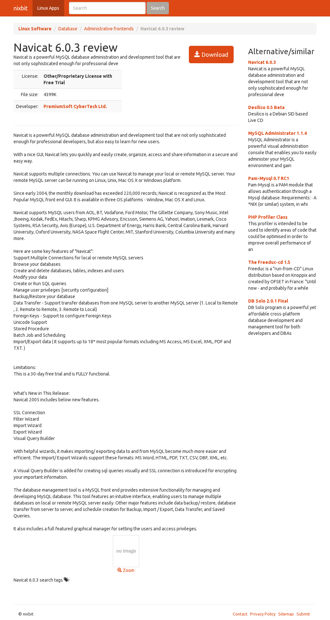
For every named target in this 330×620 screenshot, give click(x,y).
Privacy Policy (263, 614)
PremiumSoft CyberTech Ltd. (75, 106)
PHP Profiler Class (267, 217)
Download (214, 54)
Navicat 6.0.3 (262, 62)
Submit (303, 614)
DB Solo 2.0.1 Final (268, 301)
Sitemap (286, 614)
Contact (240, 614)
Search (158, 8)
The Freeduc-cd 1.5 (269, 262)
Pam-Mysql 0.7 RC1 (268, 178)
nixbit (21, 8)
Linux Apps (48, 8)
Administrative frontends (109, 28)
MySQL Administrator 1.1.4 (277, 133)
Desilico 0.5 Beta (266, 107)
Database (67, 28)
